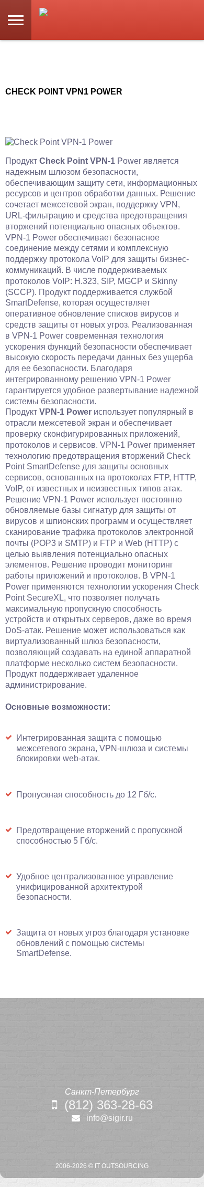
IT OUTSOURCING (122, 1166)
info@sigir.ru (109, 1118)
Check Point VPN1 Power (63, 91)
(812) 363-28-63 (108, 1105)
